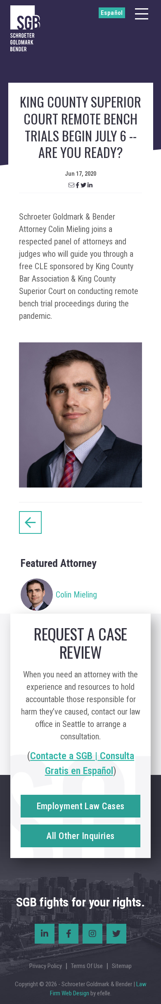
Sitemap (122, 966)
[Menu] (142, 14)
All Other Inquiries (80, 836)
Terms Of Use (87, 966)
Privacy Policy (45, 966)
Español (112, 13)
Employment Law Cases (81, 806)
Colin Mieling (76, 595)
